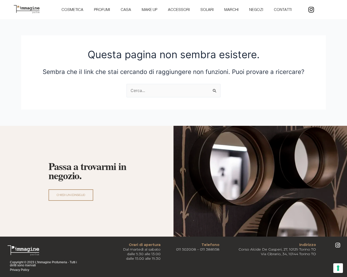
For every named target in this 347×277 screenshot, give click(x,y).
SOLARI (207, 9)
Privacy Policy (19, 270)
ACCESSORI (179, 9)
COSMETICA (72, 9)
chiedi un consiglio (71, 195)
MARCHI (231, 9)
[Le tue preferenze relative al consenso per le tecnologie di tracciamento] (338, 268)
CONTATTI (283, 9)
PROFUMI (102, 9)
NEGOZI (256, 9)
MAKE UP (149, 9)
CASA (126, 9)
